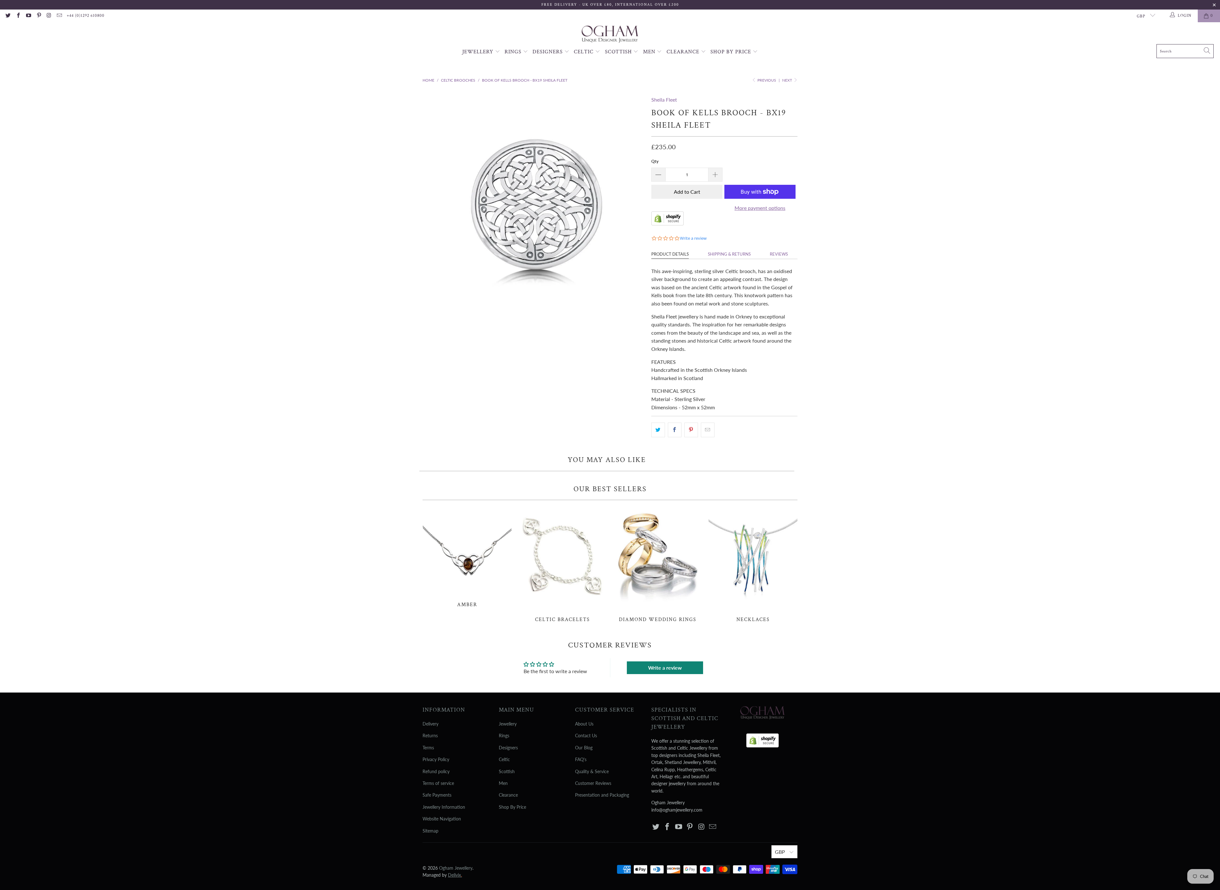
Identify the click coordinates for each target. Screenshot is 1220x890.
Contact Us (586, 735)
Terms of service (438, 783)
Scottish (619, 51)
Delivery (430, 723)
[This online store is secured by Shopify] (667, 223)
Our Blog (584, 747)
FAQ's (580, 759)
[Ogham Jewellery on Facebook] (18, 15)
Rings (514, 51)
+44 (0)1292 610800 (86, 15)
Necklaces (752, 564)
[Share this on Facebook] (674, 430)
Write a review (665, 668)
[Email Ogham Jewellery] (59, 15)
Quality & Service (592, 771)
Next (787, 80)
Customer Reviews (593, 783)
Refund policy (436, 771)
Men (650, 51)
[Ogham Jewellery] (610, 34)
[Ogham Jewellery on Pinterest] (38, 15)
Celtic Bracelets (562, 564)
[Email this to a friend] (708, 430)
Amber (467, 557)
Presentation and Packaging (602, 795)
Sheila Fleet (664, 100)
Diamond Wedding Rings (657, 564)
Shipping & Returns (729, 254)
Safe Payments (437, 795)
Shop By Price (731, 51)
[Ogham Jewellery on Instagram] (49, 15)
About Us (584, 723)
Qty (655, 161)
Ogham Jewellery (455, 868)
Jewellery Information (444, 807)
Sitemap (430, 830)
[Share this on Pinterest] (691, 430)
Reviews (779, 254)
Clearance (684, 51)
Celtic (584, 51)
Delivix (455, 875)
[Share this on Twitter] (658, 430)
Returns (430, 735)
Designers (548, 51)
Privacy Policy (436, 759)
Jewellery (478, 51)
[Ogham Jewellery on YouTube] (28, 15)
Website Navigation (442, 818)
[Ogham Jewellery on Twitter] (7, 15)
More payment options (760, 208)
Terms (428, 747)
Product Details (670, 254)
